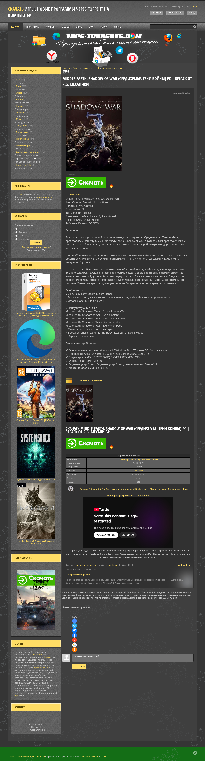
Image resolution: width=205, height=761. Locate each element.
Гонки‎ (18, 86)
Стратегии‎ (21, 119)
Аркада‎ (19, 99)
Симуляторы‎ (22, 125)
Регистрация (175, 13)
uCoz (103, 756)
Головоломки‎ (22, 132)
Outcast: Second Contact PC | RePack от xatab (35, 421)
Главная (156, 13)
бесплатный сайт (90, 756)
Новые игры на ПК (91, 68)
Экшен (19, 93)
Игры (21, 228)
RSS (195, 6)
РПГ (18, 80)
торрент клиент (44, 197)
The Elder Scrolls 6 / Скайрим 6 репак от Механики (36, 542)
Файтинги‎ (20, 112)
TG (27, 696)
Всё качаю (24, 239)
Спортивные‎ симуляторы (28, 152)
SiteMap (41, 756)
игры (17, 696)
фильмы (48, 657)
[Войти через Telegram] (74, 625)
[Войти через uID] (74, 620)
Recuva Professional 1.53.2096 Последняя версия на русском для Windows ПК (36, 314)
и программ (37, 654)
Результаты (27, 247)
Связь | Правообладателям (22, 756)
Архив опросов (42, 247)
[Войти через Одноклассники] (74, 649)
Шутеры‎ (20, 106)
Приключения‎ (22, 139)
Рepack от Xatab (24, 165)
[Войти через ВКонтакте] (74, 630)
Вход (192, 13)
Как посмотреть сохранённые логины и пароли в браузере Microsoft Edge (36, 360)
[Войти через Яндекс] (74, 640)
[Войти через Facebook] (74, 635)
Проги (21, 235)
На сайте (19, 194)
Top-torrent (138, 470)
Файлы (76, 68)
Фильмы (23, 232)
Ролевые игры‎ (23, 145)
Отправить (79, 666)
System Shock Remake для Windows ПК (36, 479)
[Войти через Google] (74, 644)
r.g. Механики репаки (112, 68)
